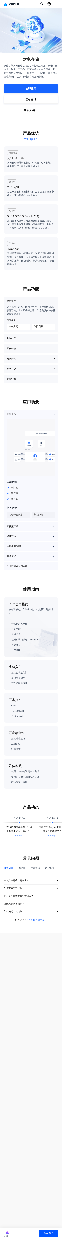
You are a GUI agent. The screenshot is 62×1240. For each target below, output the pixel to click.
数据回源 (38, 326)
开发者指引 (17, 733)
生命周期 (13, 326)
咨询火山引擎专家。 (36, 920)
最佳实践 (15, 766)
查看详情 (18, 835)
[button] (31, 414)
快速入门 (15, 667)
